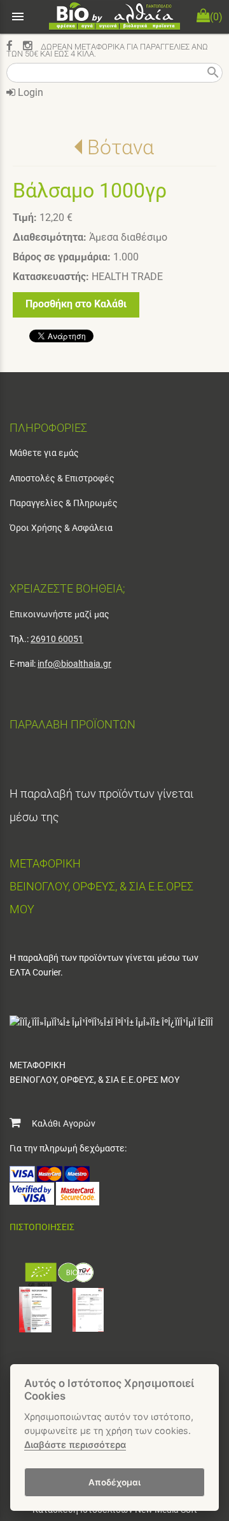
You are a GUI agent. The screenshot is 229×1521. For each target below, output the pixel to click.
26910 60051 (57, 639)
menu (17, 16)
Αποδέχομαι (114, 1482)
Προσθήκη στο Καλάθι (76, 304)
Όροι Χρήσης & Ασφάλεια (61, 528)
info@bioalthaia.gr (74, 664)
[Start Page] (114, 17)
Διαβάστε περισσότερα (75, 1444)
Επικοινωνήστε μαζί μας (59, 614)
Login (29, 92)
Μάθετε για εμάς (44, 453)
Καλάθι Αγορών (57, 1123)
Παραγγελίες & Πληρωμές (64, 503)
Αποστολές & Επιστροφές (62, 478)
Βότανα (120, 147)
